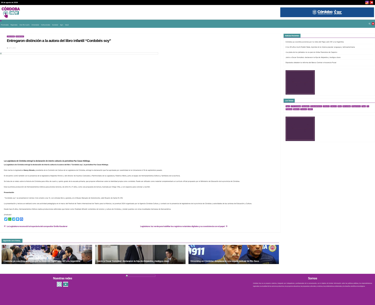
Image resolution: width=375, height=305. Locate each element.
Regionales (14, 25)
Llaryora (333, 106)
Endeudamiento (316, 106)
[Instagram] (59, 284)
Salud (67, 25)
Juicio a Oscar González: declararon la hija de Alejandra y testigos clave (133, 261)
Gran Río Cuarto (24, 25)
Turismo (303, 109)
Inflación (326, 106)
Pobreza (289, 109)
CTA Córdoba (295, 106)
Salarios (296, 109)
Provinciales (5, 25)
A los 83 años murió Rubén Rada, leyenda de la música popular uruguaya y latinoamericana (320, 47)
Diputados (305, 106)
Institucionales (45, 25)
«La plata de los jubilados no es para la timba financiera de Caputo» (312, 52)
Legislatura (10, 36)
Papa (363, 106)
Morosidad (346, 106)
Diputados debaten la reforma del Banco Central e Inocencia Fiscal (311, 62)
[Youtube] (65, 284)
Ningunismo (356, 106)
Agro (61, 25)
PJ (368, 106)
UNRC (310, 109)
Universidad (35, 25)
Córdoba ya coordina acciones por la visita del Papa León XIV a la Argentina (42, 261)
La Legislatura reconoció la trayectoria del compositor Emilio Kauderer (37, 226)
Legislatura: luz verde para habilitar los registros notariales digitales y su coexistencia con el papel (182, 226)
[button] (369, 24)
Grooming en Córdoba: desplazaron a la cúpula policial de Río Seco (224, 261)
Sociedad (55, 25)
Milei (339, 106)
